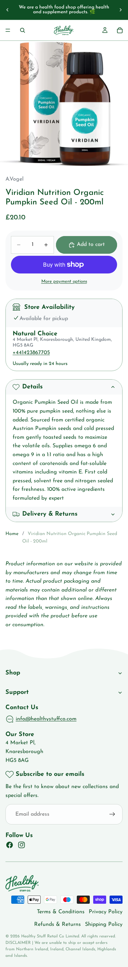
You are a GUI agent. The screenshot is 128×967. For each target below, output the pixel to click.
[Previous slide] (7, 9)
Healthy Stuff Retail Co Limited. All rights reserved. (68, 936)
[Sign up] (112, 814)
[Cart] (119, 30)
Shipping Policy (104, 924)
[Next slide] (120, 9)
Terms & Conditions (61, 912)
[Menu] (8, 30)
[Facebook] (9, 845)
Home (11, 533)
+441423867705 (31, 352)
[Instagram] (21, 845)
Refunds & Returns (57, 924)
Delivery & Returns (49, 514)
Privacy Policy (106, 912)
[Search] (22, 30)
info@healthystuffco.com (46, 719)
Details (32, 387)
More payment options (64, 281)
